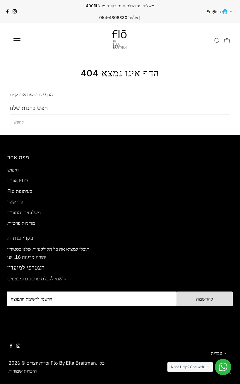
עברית (216, 353)
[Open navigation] (36, 40)
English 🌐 (217, 11)
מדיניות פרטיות (21, 223)
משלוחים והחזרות (24, 212)
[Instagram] (14, 12)
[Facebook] (7, 12)
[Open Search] (217, 40)
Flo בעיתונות (19, 191)
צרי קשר (15, 201)
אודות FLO (17, 180)
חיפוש (13, 170)
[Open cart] (227, 41)
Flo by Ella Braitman (73, 363)
